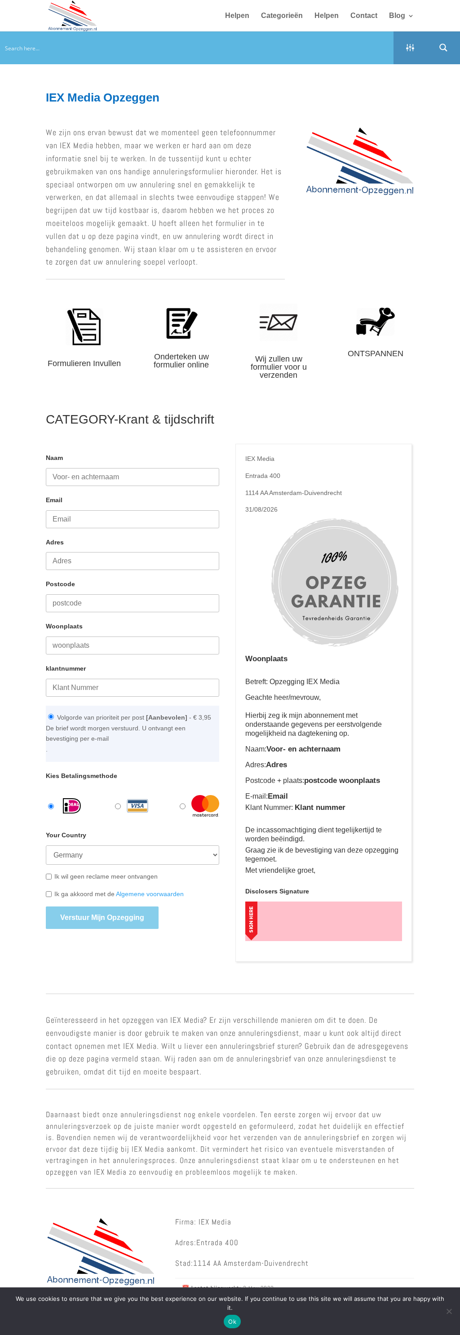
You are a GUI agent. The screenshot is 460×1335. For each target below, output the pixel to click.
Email (54, 500)
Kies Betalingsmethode (81, 775)
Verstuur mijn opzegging (102, 917)
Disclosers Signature (277, 891)
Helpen (237, 16)
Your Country (66, 835)
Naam (54, 457)
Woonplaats (64, 626)
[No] (448, 1311)
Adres (55, 542)
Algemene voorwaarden (150, 893)
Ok (232, 1321)
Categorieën (282, 16)
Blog (397, 16)
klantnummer (66, 668)
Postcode (60, 584)
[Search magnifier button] (443, 47)
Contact (363, 16)
